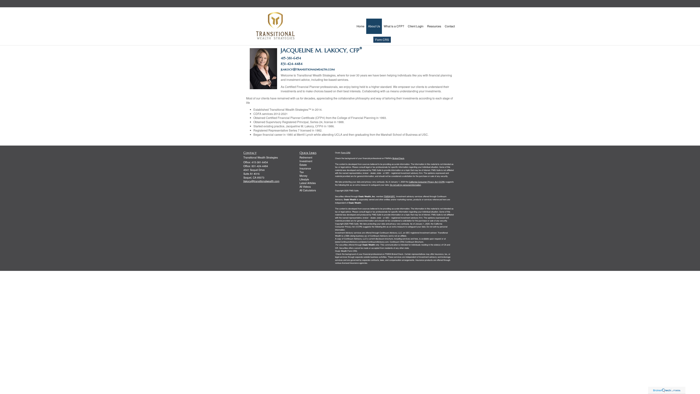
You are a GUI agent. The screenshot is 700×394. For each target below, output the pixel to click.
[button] (374, 26)
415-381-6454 (291, 58)
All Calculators (308, 190)
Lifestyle (304, 179)
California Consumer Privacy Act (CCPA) (427, 181)
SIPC (392, 196)
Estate (303, 165)
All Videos (305, 186)
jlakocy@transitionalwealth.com (308, 69)
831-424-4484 (291, 64)
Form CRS (382, 40)
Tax (302, 172)
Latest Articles (308, 183)
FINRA (387, 196)
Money (303, 175)
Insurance (305, 168)
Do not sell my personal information (405, 184)
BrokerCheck (398, 158)
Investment (306, 161)
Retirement (306, 157)
